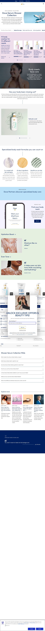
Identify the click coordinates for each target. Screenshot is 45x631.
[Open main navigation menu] (43, 4)
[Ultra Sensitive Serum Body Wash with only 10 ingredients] (38, 44)
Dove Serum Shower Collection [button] (6, 30)
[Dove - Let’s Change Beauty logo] (22, 4)
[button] (7, 30)
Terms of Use (26, 622)
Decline (39, 628)
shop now (4, 306)
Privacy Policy (32, 622)
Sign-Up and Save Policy (21, 334)
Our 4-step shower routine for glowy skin (28, 409)
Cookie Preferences (21, 623)
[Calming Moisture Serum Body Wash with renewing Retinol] (28, 44)
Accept (31, 628)
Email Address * (12, 321)
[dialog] (22, 315)
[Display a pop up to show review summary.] (21, 56)
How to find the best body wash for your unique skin (17, 409)
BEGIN (37, 221)
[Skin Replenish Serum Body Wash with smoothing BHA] (18, 44)
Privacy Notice (30, 334)
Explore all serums (3, 57)
